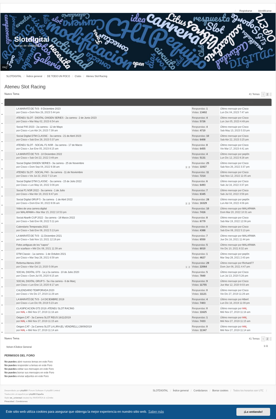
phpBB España (36, 394)
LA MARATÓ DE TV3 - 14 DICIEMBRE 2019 (40, 299)
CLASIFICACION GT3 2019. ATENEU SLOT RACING (45, 308)
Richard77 (248, 263)
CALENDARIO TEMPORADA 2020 (35, 290)
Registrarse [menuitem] (245, 10)
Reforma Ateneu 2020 (28, 263)
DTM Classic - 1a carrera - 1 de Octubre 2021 (41, 254)
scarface (25, 248)
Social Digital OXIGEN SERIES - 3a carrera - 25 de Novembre (50, 163)
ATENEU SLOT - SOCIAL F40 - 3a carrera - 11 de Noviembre (49, 172)
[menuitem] (9, 401)
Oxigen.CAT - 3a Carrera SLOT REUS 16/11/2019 (43, 317)
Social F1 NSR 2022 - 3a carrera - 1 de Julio (40, 190)
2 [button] (267, 94)
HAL (23, 312)
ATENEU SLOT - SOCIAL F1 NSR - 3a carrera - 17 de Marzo (49, 145)
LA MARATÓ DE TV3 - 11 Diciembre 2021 (39, 235)
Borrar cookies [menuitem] (220, 390)
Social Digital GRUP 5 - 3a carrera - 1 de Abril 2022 (44, 199)
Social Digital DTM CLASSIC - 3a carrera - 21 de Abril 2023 (48, 136)
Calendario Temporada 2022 (32, 226)
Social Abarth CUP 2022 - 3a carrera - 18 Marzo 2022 (45, 217)
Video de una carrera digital (31, 208)
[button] (271, 94)
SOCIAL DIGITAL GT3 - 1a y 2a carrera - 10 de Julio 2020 (47, 272)
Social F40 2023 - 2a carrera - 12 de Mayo (39, 126)
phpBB (23, 390)
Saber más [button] (156, 411)
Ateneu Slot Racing (24, 86)
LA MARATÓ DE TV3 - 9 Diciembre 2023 (38, 108)
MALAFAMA (27, 212)
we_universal (16, 398)
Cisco (24, 112)
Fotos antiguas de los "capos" (32, 244)
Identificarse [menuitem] (265, 10)
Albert (245, 299)
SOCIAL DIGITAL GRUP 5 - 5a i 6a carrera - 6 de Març (46, 281)
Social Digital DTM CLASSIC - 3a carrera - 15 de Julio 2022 (49, 181)
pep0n (245, 154)
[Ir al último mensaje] (250, 108)
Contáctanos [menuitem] (201, 390)
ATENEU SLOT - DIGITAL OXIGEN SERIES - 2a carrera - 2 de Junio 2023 (56, 117)
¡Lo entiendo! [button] (253, 411)
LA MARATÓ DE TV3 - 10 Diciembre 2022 (39, 154)
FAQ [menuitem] (4, 67)
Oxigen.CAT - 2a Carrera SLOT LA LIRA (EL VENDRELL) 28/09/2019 (54, 326)
